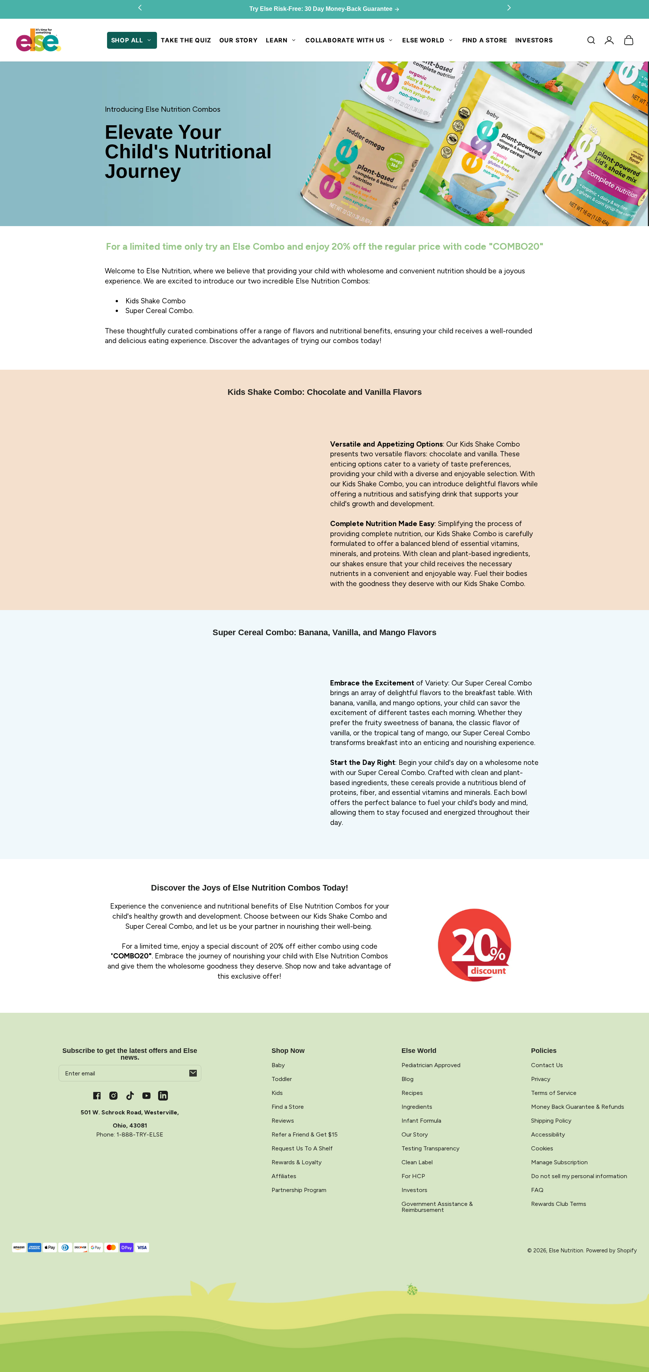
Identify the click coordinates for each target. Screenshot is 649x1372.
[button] (591, 40)
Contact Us (547, 1065)
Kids (277, 1092)
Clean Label (417, 1162)
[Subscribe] (193, 1073)
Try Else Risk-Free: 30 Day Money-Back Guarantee (321, 9)
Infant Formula (421, 1120)
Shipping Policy (551, 1120)
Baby (278, 1065)
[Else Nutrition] (38, 40)
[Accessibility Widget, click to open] (12, 1359)
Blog (407, 1079)
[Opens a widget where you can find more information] (615, 1359)
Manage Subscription (559, 1162)
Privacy (540, 1079)
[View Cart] (628, 40)
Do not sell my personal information (579, 1176)
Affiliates (284, 1176)
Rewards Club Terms (558, 1203)
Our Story (238, 40)
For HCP (413, 1176)
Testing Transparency (430, 1148)
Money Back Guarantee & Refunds (577, 1106)
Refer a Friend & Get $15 (305, 1134)
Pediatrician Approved (430, 1065)
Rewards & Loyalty (296, 1162)
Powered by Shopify (611, 1250)
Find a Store (485, 40)
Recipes (412, 1092)
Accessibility (548, 1134)
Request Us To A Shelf (302, 1148)
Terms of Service (554, 1092)
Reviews (283, 1120)
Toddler (282, 1079)
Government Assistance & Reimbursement (437, 1206)
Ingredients (416, 1106)
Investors (533, 40)
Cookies (542, 1148)
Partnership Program (299, 1190)
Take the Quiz (186, 40)
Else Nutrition (566, 1250)
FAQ (537, 1190)
